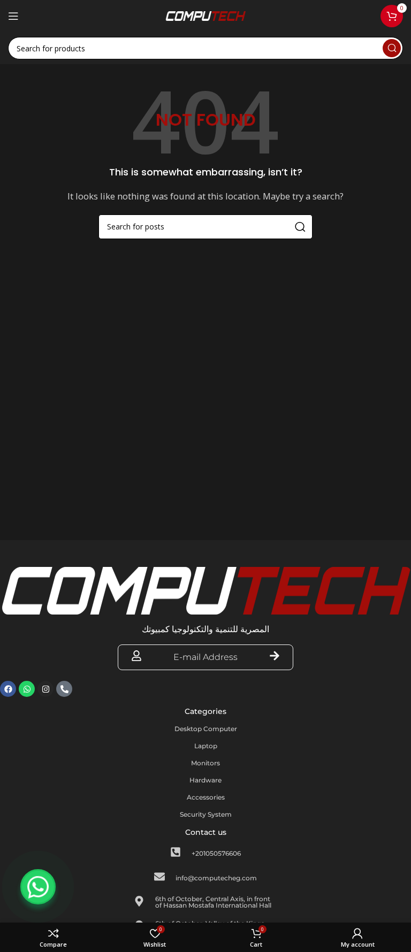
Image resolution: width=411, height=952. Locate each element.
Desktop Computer (205, 729)
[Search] (392, 48)
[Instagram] (45, 689)
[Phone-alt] (64, 689)
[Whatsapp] (27, 689)
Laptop (205, 746)
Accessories (206, 797)
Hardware (205, 780)
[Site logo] (205, 15)
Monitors (205, 763)
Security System (206, 814)
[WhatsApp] (38, 886)
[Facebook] (8, 689)
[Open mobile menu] (13, 16)
